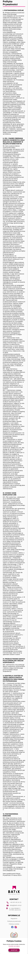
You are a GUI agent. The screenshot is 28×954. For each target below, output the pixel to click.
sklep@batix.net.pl (15, 905)
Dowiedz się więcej (14, 946)
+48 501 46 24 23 (15, 902)
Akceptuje (14, 950)
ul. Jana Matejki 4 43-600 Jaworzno (15, 909)
